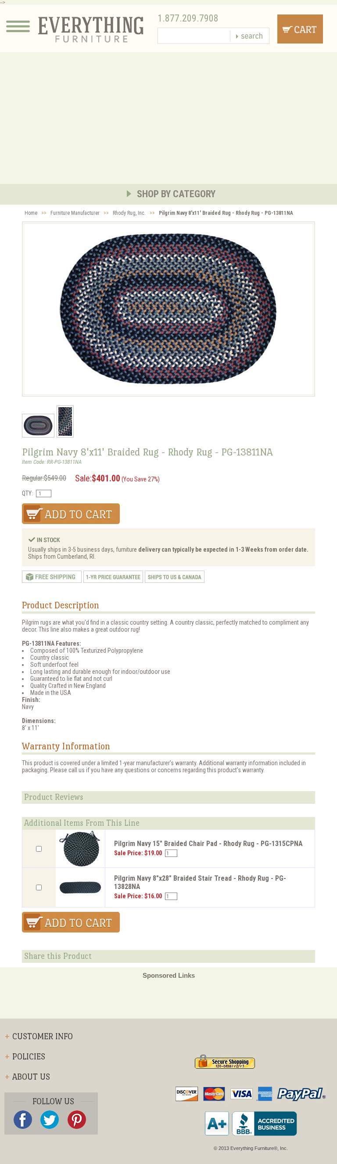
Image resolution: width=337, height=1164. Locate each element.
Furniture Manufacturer (75, 213)
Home (31, 213)
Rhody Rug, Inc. (129, 213)
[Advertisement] (168, 118)
